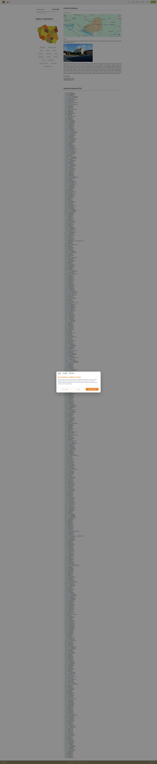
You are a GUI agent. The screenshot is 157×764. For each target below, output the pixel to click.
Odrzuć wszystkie (65, 389)
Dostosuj (78, 389)
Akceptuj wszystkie (92, 389)
